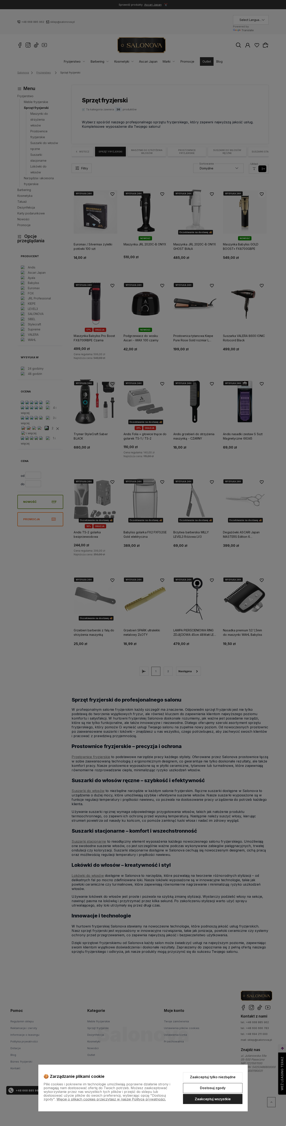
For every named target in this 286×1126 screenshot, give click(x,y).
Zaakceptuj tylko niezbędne (213, 1077)
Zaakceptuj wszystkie (213, 1099)
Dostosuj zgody (212, 1088)
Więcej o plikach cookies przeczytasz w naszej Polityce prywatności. (111, 1099)
